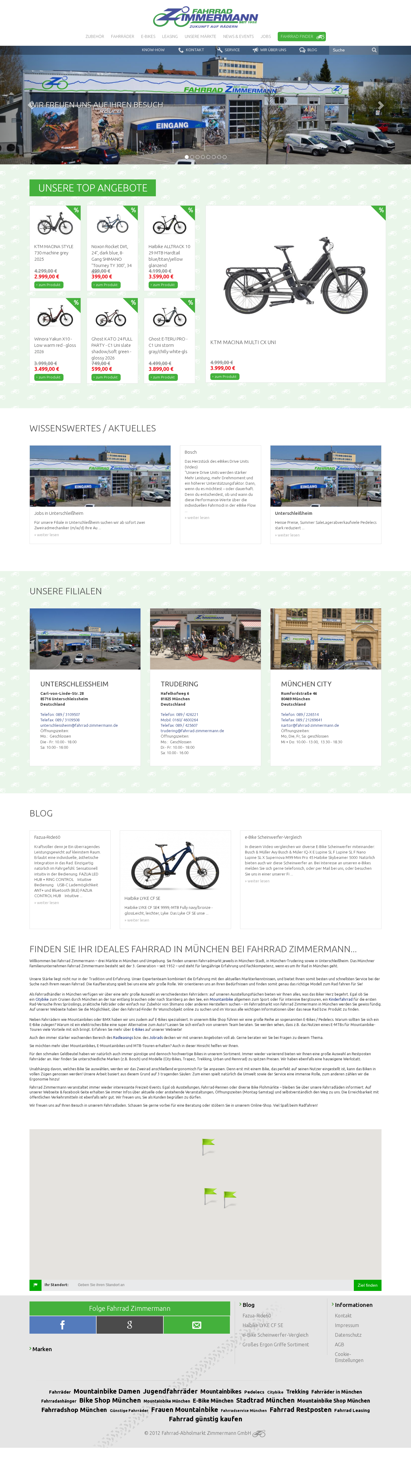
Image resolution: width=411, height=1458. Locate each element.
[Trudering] (205, 639)
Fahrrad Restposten (301, 1409)
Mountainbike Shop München (333, 1400)
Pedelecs (254, 1391)
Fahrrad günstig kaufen (205, 1418)
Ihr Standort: (56, 1285)
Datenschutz (348, 1335)
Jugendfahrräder (170, 1391)
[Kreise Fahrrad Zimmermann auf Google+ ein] (130, 1326)
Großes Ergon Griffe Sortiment (276, 1344)
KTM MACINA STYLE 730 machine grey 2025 (53, 253)
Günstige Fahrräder (129, 1410)
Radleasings (123, 1038)
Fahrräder (60, 1391)
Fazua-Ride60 (257, 1315)
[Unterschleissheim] (85, 639)
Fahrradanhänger (58, 1401)
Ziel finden (368, 1285)
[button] (202, 1147)
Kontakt (343, 1315)
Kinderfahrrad (341, 999)
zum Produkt (49, 285)
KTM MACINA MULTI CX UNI (243, 342)
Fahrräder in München (336, 1391)
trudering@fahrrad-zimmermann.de (192, 731)
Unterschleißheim (293, 513)
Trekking (297, 1391)
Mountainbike (221, 999)
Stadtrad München (265, 1400)
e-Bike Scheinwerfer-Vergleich (275, 1335)
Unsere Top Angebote (92, 187)
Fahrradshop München (74, 1409)
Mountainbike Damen (106, 1391)
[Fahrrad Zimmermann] (205, 17)
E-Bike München (213, 1400)
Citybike (42, 999)
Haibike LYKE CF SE (263, 1325)
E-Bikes (138, 1029)
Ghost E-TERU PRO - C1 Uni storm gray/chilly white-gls (168, 345)
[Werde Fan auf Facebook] (63, 1326)
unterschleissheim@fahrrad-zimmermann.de (79, 725)
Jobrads (156, 1038)
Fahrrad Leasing (352, 1410)
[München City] (325, 639)
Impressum (347, 1325)
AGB (339, 1344)
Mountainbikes (221, 1391)
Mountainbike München (167, 1401)
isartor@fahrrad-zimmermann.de (310, 725)
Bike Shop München (110, 1400)
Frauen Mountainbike (184, 1409)
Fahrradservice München (244, 1411)
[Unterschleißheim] (325, 476)
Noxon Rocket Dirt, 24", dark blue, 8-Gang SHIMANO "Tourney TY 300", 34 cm (111, 259)
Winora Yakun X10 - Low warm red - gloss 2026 (55, 345)
